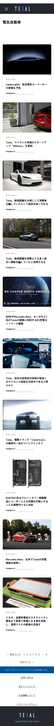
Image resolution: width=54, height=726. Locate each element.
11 (46, 654)
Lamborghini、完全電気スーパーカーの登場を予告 (26, 86)
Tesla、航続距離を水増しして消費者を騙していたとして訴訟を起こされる (27, 202)
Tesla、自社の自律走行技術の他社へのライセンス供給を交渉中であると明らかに (27, 381)
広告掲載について (27, 695)
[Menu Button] (7, 9)
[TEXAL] (22, 7)
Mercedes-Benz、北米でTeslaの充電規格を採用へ (26, 561)
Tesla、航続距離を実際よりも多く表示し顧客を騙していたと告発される (26, 260)
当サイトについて (27, 686)
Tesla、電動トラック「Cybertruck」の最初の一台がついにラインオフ (26, 441)
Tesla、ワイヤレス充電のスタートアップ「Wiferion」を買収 (26, 144)
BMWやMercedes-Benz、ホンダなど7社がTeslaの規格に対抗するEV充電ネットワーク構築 (26, 320)
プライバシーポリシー (27, 704)
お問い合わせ (27, 677)
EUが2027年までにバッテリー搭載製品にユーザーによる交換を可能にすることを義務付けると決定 (27, 501)
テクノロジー (11, 79)
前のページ (13, 654)
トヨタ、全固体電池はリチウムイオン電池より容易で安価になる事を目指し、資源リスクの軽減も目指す (27, 621)
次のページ (27, 661)
